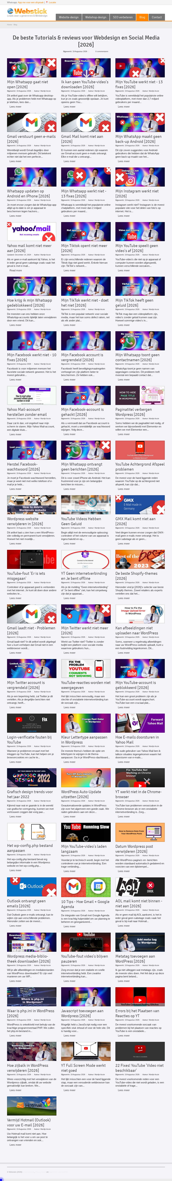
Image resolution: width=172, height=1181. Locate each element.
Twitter (157, 9)
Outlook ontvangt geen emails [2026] (26, 903)
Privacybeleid (40, 1172)
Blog (142, 17)
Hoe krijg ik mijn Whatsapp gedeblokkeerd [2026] (29, 303)
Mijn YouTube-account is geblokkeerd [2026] (135, 685)
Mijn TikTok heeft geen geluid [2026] (134, 303)
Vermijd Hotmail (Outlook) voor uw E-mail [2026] (29, 1123)
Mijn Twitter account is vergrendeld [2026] (26, 685)
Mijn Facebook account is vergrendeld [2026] (82, 357)
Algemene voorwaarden (58, 1172)
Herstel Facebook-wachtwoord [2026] (23, 467)
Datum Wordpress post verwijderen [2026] (134, 849)
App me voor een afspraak (31, 2)
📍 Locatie (51, 2)
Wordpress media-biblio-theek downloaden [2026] (29, 959)
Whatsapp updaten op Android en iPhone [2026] (28, 194)
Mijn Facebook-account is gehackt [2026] (82, 412)
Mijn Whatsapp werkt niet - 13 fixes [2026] (83, 194)
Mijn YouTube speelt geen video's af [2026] (136, 248)
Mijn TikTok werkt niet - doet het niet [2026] (85, 303)
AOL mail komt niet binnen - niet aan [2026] (138, 903)
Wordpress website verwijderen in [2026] (25, 521)
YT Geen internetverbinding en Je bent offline (84, 576)
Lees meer (15, 106)
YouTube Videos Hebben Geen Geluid (81, 521)
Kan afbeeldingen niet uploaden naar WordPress (136, 631)
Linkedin (163, 9)
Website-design (69, 17)
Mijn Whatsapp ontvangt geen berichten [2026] (81, 467)
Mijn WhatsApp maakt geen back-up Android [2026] (138, 139)
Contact (157, 17)
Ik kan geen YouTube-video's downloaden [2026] (84, 84)
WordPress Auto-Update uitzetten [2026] (81, 794)
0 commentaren (101, 51)
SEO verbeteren (123, 17)
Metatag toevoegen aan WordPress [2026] (135, 959)
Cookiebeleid (29, 1172)
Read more (16, 270)
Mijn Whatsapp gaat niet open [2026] (27, 84)
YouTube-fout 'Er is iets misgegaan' (26, 576)
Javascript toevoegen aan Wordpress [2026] (82, 1013)
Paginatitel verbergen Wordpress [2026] (133, 412)
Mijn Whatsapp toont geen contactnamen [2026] (137, 357)
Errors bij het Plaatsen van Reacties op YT (137, 1013)
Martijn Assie (45, 91)
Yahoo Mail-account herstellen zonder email (27, 412)
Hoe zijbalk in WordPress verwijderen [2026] (27, 1068)
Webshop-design (95, 17)
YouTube (152, 9)
